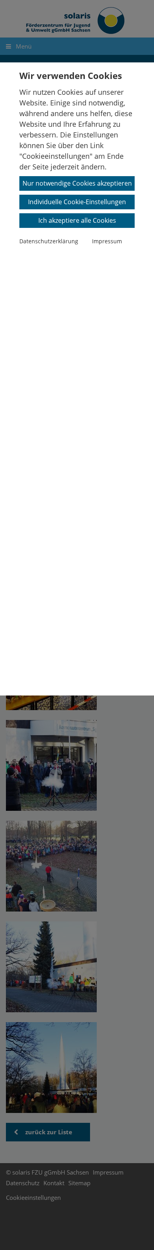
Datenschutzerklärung (48, 241)
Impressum (107, 241)
